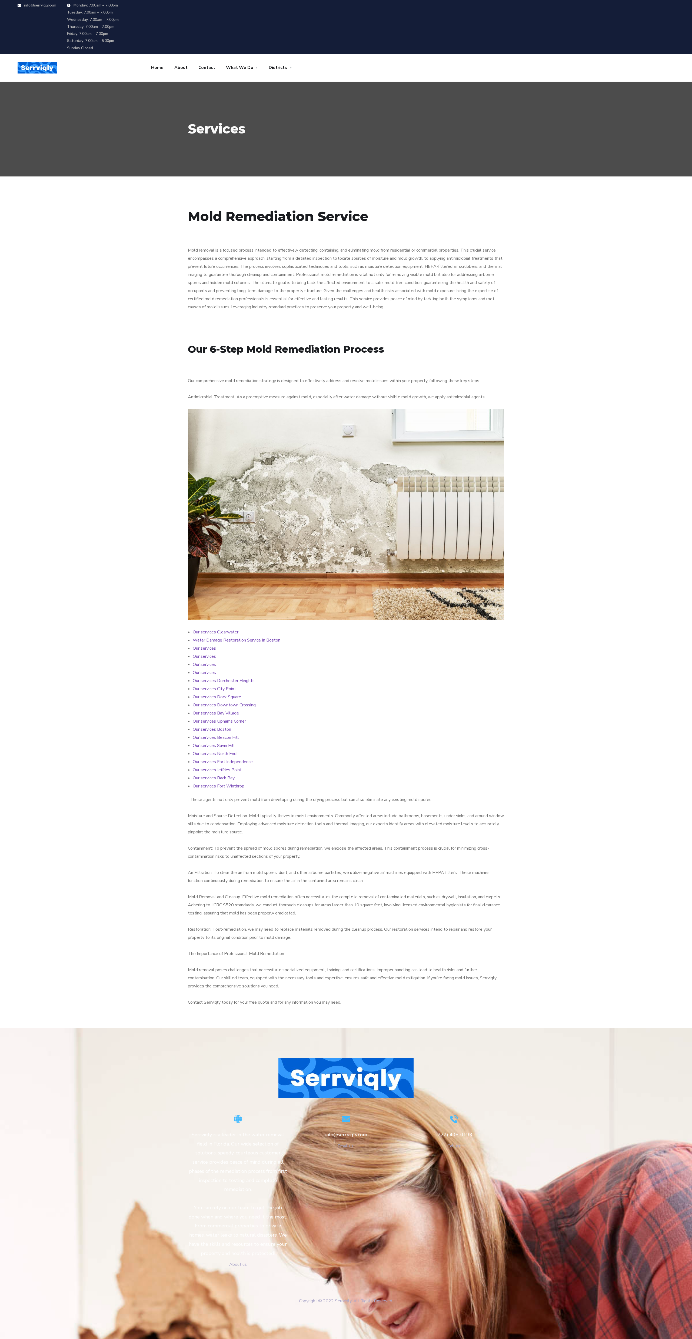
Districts (278, 68)
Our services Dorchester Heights (224, 681)
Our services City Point (214, 689)
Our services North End (215, 754)
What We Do (239, 68)
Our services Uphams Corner (219, 721)
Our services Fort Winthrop (218, 786)
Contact (206, 68)
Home (157, 68)
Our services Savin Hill (214, 746)
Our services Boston (212, 729)
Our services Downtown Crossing (224, 705)
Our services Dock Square (217, 697)
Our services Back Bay (214, 778)
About (181, 68)
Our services (204, 648)
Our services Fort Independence (223, 762)
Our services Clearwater (215, 632)
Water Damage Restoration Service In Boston (236, 640)
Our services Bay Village (216, 713)
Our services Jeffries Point (217, 770)
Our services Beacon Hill (216, 737)
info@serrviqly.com (39, 5)
